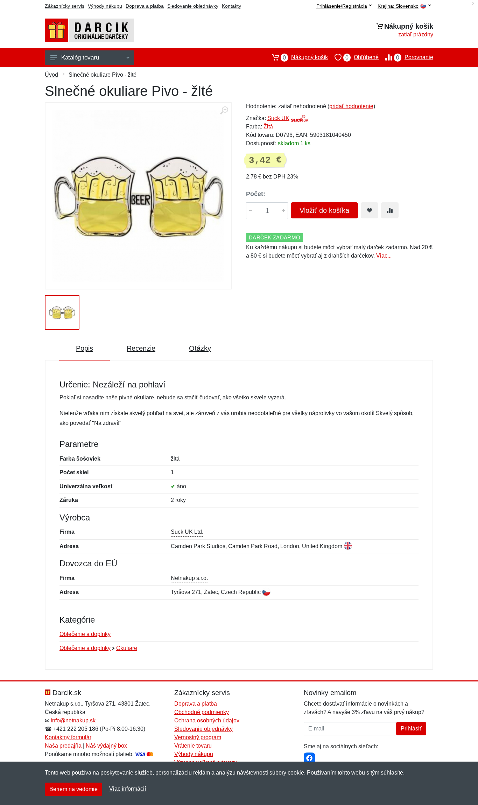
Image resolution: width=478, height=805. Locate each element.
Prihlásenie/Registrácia (341, 6)
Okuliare (126, 648)
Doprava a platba (145, 6)
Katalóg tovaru (80, 57)
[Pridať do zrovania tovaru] (390, 210)
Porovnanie (414, 57)
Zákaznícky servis (64, 6)
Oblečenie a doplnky (85, 634)
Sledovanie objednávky (192, 6)
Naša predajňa (63, 746)
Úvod (51, 75)
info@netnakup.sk (73, 720)
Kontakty (231, 6)
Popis (84, 348)
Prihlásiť (411, 729)
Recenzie (141, 348)
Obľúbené (362, 57)
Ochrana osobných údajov (206, 720)
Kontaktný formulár (68, 737)
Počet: (255, 193)
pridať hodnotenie (351, 106)
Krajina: (398, 6)
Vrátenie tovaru (193, 746)
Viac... (384, 256)
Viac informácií (127, 789)
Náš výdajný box (106, 746)
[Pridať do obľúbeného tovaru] (369, 210)
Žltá (268, 127)
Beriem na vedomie (73, 789)
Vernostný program (197, 737)
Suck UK (278, 118)
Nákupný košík (305, 57)
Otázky (200, 348)
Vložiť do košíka (324, 210)
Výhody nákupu (105, 6)
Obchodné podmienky (201, 712)
